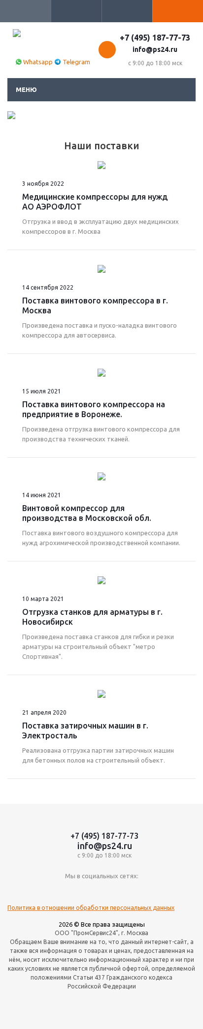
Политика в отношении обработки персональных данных (90, 907)
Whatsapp (38, 61)
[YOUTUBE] (101, 892)
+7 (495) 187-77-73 (155, 37)
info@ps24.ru (155, 49)
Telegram (76, 61)
